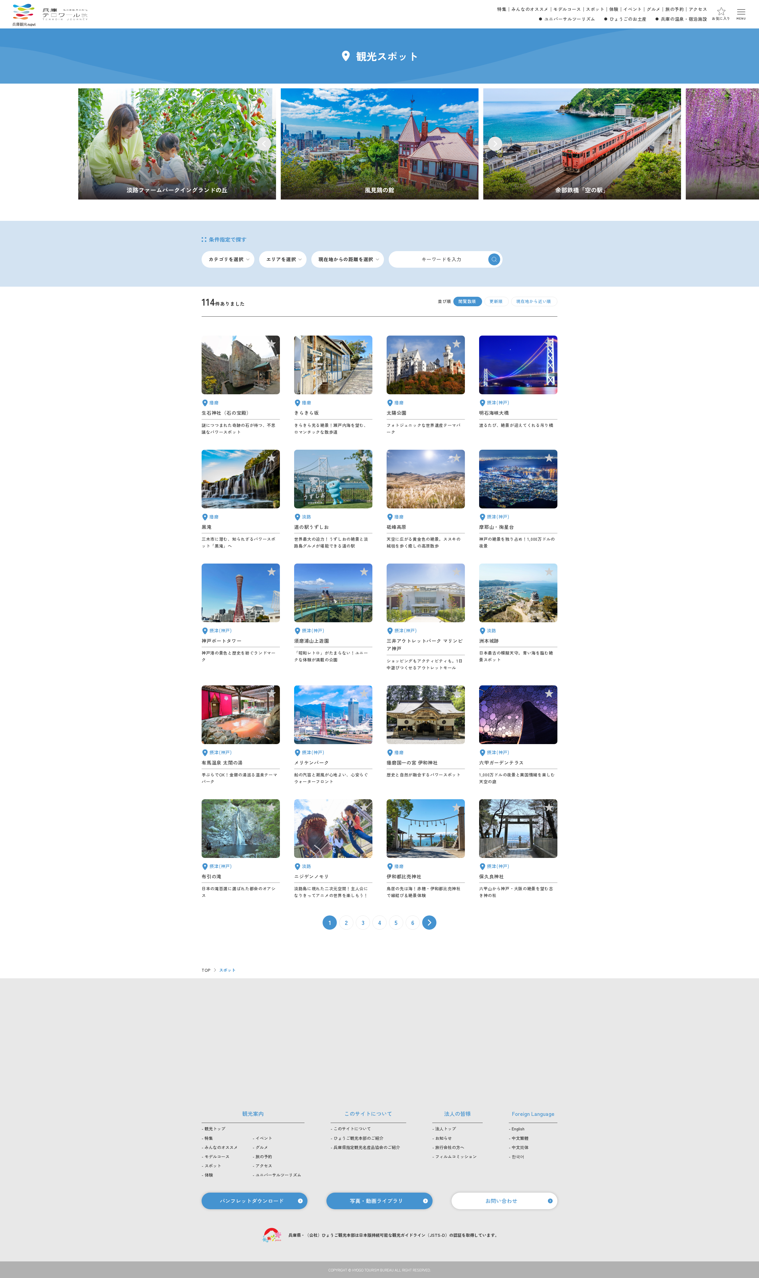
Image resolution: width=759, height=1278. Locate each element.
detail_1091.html (426, 849)
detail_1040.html (241, 499)
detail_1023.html (241, 849)
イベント (632, 9)
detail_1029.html (518, 735)
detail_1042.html (426, 735)
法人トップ (445, 1129)
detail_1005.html (426, 617)
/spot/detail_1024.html (380, 144)
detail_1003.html (333, 735)
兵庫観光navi (23, 14)
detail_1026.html (518, 499)
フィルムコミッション (456, 1156)
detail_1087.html (333, 385)
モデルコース (567, 9)
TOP (206, 970)
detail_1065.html (518, 617)
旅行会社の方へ (449, 1147)
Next (495, 144)
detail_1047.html (241, 385)
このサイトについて (352, 1129)
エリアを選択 (281, 259)
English (518, 1129)
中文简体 (520, 1147)
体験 (613, 9)
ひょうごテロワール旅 (65, 14)
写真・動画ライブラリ (376, 1200)
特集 (501, 9)
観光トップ (215, 1129)
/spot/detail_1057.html (582, 144)
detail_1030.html (241, 735)
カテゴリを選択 (226, 259)
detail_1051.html (426, 385)
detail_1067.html (333, 849)
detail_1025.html (518, 849)
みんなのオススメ (529, 9)
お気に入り (721, 18)
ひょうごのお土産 (628, 19)
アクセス (698, 9)
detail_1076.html (333, 499)
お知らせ (443, 1138)
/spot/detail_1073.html (177, 144)
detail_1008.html (241, 617)
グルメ (654, 9)
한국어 (518, 1156)
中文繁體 (520, 1138)
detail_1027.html (518, 385)
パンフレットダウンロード (252, 1200)
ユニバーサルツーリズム (569, 19)
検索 (494, 259)
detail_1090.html (426, 499)
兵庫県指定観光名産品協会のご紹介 (367, 1147)
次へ (429, 922)
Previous (264, 144)
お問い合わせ (501, 1200)
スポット (595, 9)
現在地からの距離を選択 (345, 259)
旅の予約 (674, 9)
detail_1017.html (333, 617)
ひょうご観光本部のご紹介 (358, 1138)
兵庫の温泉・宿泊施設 (684, 19)
